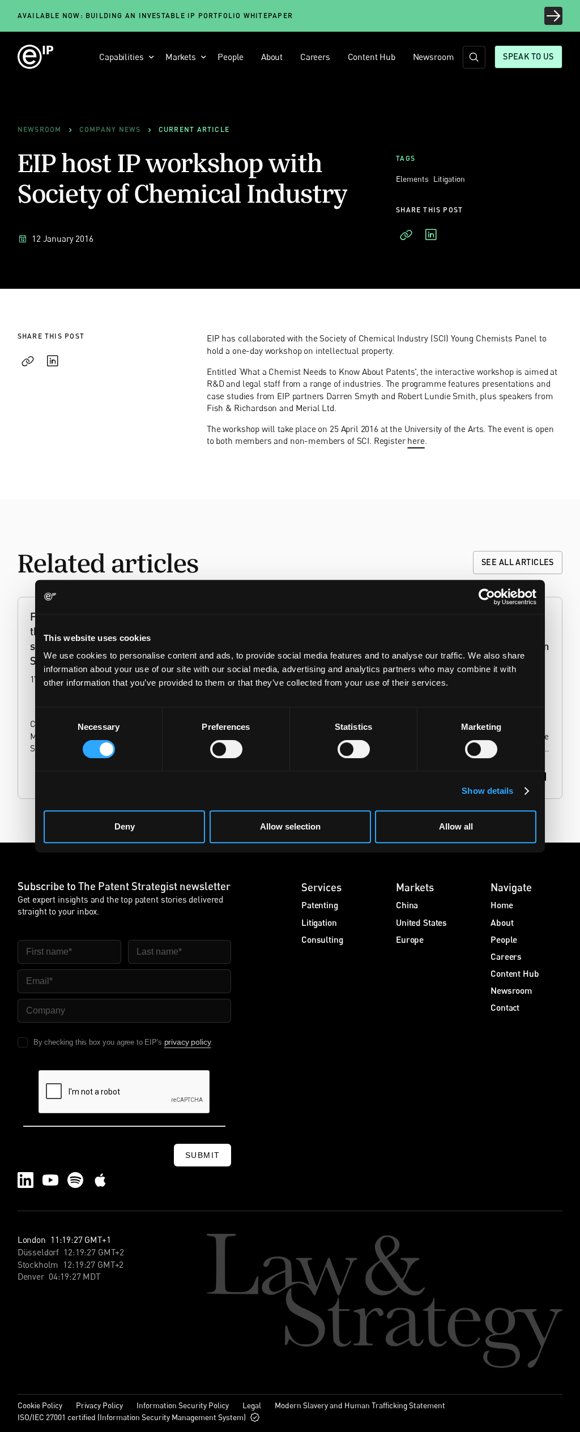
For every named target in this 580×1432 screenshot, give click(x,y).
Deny (124, 826)
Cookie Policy (40, 1405)
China (407, 905)
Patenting (319, 905)
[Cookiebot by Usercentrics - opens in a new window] (486, 596)
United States (421, 922)
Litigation (318, 922)
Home (502, 905)
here (415, 441)
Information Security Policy (183, 1405)
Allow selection (290, 826)
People (231, 57)
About (272, 57)
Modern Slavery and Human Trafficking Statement (360, 1405)
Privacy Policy (99, 1405)
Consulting (322, 939)
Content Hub (371, 57)
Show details (487, 791)
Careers (315, 57)
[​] (474, 57)
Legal (251, 1405)
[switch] (226, 749)
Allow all (456, 826)
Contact (505, 1007)
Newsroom (433, 57)
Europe (410, 939)
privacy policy (187, 1041)
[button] (124, 57)
